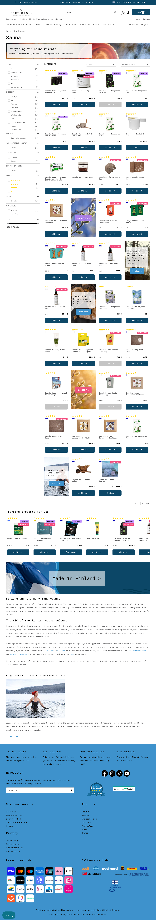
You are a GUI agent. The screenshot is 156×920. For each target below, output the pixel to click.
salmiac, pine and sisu (19, 654)
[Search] (115, 12)
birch (144, 650)
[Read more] (35, 717)
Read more (137, 271)
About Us (86, 811)
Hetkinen (61, 650)
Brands (85, 833)
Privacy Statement (14, 847)
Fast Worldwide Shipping (26, 2)
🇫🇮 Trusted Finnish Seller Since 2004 (128, 2)
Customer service (13, 19)
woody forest (135, 650)
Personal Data (12, 844)
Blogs (84, 829)
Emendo (49, 650)
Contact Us (11, 811)
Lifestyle (16, 31)
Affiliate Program (89, 819)
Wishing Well (87, 826)
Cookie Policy (12, 840)
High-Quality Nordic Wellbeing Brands (77, 2)
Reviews (85, 815)
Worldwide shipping (45, 19)
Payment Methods (14, 815)
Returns (9, 826)
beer (73, 654)
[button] (123, 12)
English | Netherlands (143, 19)
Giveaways (86, 822)
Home (8, 31)
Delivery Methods (14, 819)
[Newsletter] (71, 790)
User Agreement (13, 851)
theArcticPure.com (75, 914)
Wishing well (59, 19)
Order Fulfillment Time (16, 822)
